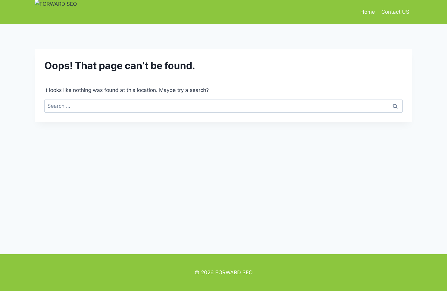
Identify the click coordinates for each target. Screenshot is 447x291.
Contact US (395, 12)
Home (367, 12)
